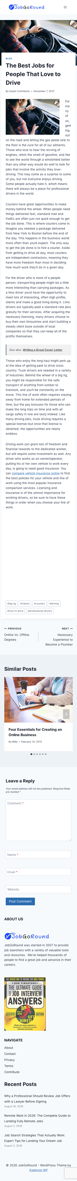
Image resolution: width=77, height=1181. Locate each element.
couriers (39, 603)
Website (13, 889)
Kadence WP (38, 1170)
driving (54, 603)
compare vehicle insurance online (36, 473)
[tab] (31, 754)
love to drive (15, 610)
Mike (15, 741)
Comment (15, 803)
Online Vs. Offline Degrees (16, 634)
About (8, 1047)
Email (12, 872)
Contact (10, 1054)
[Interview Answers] (25, 1004)
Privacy (9, 1060)
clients (25, 603)
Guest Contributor (19, 91)
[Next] (66, 714)
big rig (11, 603)
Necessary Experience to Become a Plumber (59, 636)
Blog (9, 58)
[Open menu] (65, 7)
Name (12, 855)
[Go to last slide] (11, 714)
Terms (8, 1066)
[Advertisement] (38, 555)
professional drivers (40, 610)
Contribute (12, 1072)
